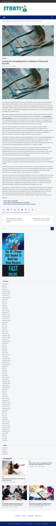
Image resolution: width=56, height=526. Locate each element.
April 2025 (4, 307)
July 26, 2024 (5, 66)
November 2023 (6, 337)
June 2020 (4, 414)
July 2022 (4, 368)
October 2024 (5, 318)
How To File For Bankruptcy (11, 200)
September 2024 (6, 320)
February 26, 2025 (33, 466)
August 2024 (5, 322)
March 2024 (5, 331)
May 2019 (4, 438)
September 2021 (6, 387)
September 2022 (6, 364)
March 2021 (5, 396)
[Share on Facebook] (8, 209)
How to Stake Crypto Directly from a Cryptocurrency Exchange (20, 204)
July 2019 (4, 435)
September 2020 (6, 408)
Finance (4, 58)
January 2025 (5, 312)
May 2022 (4, 372)
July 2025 (4, 301)
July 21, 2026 (5, 482)
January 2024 (5, 333)
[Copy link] (36, 209)
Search (52, 228)
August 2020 (5, 410)
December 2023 (6, 335)
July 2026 (4, 286)
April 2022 (4, 373)
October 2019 (5, 429)
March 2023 (5, 352)
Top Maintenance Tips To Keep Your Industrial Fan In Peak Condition (41, 219)
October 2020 (5, 406)
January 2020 (5, 423)
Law (3, 477)
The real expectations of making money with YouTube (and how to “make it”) (14, 220)
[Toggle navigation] (4, 17)
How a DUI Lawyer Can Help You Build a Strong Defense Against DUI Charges (40, 463)
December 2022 (6, 358)
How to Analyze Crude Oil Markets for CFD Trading (17, 202)
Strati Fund (18, 523)
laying (24, 212)
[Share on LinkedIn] (15, 209)
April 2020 (4, 417)
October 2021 (5, 385)
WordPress (45, 523)
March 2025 (5, 308)
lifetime (28, 212)
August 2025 (5, 299)
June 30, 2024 (5, 507)
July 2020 (4, 412)
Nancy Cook (11, 66)
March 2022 (5, 375)
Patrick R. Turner (12, 507)
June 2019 (4, 437)
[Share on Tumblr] (29, 209)
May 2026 (4, 287)
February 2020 (6, 421)
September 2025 (6, 297)
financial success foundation (11, 212)
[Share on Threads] (32, 209)
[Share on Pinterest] (22, 209)
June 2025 (4, 303)
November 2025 (6, 293)
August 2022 (5, 366)
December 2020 (6, 402)
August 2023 (5, 343)
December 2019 (6, 425)
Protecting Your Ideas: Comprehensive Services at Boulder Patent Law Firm (40, 504)
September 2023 (6, 341)
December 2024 (6, 314)
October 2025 (5, 295)
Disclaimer (5, 452)
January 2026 (5, 289)
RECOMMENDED (7, 458)
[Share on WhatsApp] (18, 209)
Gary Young (11, 482)
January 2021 (5, 400)
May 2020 (4, 415)
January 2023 (5, 356)
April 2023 (4, 351)
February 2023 (5, 354)
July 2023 (4, 345)
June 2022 (4, 370)
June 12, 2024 (32, 507)
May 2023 (4, 349)
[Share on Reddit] (25, 209)
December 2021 (6, 381)
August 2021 (5, 389)
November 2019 (6, 427)
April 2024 (4, 330)
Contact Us (5, 448)
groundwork (20, 212)
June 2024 (4, 326)
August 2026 (5, 284)
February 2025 (5, 310)
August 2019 (5, 433)
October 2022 (5, 362)
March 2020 (5, 419)
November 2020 (6, 404)
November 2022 (6, 360)
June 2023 (4, 347)
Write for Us (5, 454)
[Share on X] (11, 209)
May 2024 (4, 328)
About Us (4, 450)
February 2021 (5, 398)
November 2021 (6, 383)
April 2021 (4, 394)
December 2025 (6, 291)
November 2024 (6, 316)
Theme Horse (29, 523)
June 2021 (4, 391)
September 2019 (6, 431)
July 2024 (4, 324)
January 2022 (5, 379)
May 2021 (4, 393)
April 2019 (4, 440)
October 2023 (5, 339)
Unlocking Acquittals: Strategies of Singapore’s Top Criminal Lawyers (12, 504)
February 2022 (5, 377)
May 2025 (4, 305)
